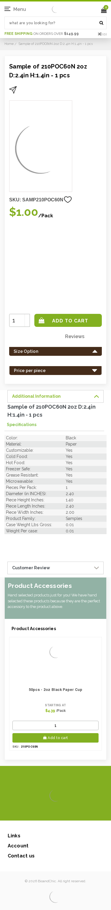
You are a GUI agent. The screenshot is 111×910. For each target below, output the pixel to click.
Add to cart (58, 738)
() (104, 34)
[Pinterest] (64, 811)
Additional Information (36, 396)
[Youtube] (73, 811)
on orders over (41, 34)
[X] (45, 811)
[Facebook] (35, 811)
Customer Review (31, 567)
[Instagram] (54, 811)
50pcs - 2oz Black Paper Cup (56, 689)
